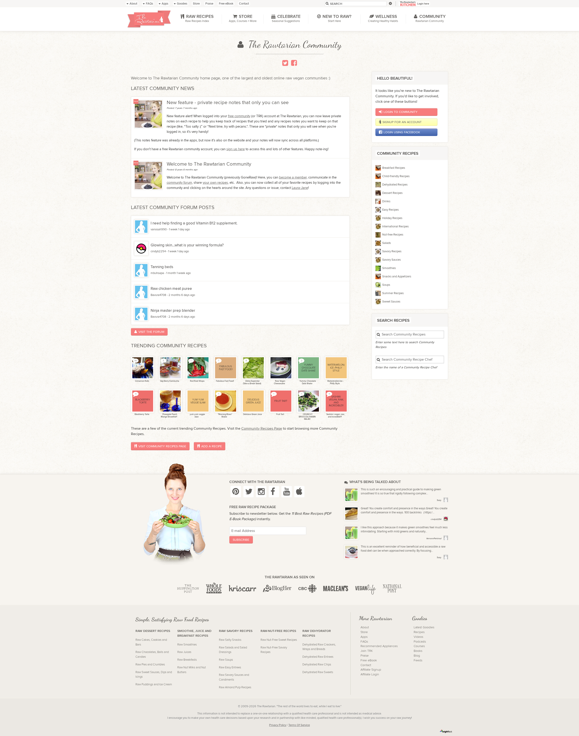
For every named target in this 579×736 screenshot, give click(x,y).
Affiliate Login (370, 674)
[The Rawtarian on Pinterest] (235, 491)
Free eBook (369, 660)
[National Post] (392, 588)
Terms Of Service (299, 725)
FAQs (364, 641)
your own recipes (215, 183)
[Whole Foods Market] (213, 588)
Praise (365, 655)
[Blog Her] (277, 588)
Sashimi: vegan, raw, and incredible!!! (335, 415)
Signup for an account (402, 122)
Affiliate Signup (371, 670)
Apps (364, 637)
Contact (366, 665)
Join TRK (367, 651)
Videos (418, 637)
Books (418, 651)
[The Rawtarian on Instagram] (261, 491)
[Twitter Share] (285, 63)
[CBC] (307, 588)
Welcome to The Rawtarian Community (209, 164)
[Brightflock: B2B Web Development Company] (446, 731)
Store (364, 632)
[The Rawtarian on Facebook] (274, 491)
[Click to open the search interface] (390, 3)
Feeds (418, 660)
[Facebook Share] (294, 63)
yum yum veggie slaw (197, 415)
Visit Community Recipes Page (162, 446)
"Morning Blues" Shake (224, 415)
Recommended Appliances (379, 646)
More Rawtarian (375, 618)
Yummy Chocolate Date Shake (307, 382)
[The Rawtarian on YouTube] (286, 491)
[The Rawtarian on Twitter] (248, 491)
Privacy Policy (277, 725)
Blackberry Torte (141, 414)
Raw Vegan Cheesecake (279, 382)
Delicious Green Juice (252, 414)
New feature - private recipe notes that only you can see (228, 102)
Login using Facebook (402, 132)
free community (239, 116)
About (365, 627)
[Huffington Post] (188, 588)
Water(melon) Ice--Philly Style (335, 382)
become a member (293, 177)
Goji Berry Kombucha (169, 381)
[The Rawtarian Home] (149, 19)
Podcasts (420, 641)
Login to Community (401, 112)
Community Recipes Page (261, 428)
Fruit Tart (280, 414)
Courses (419, 646)
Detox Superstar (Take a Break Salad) (252, 382)
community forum (179, 183)
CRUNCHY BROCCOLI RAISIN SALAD (307, 416)
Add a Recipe (211, 446)
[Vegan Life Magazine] (365, 588)
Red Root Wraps (197, 381)
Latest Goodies (424, 627)
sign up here (235, 149)
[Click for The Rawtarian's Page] (148, 114)
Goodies (419, 618)
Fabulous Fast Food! (225, 381)
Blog (417, 655)
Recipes (419, 632)
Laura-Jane (300, 188)
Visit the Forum (151, 332)
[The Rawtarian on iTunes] (299, 491)
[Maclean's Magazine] (336, 588)
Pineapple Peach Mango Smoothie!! (169, 415)
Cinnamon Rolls (142, 381)
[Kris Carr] (242, 588)
